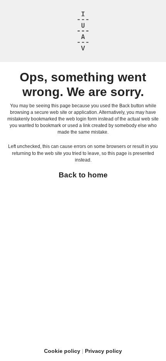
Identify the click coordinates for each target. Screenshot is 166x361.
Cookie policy (62, 351)
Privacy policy (103, 351)
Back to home (83, 175)
